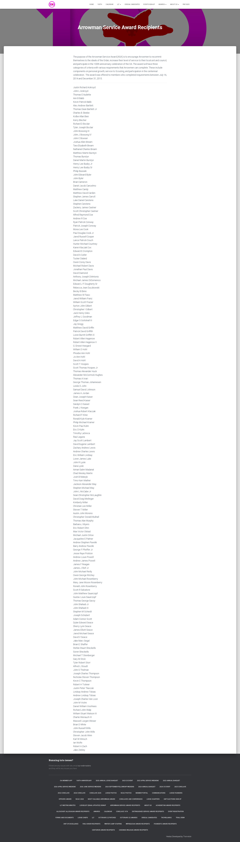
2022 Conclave (64, 793)
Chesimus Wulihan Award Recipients (133, 830)
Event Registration (176, 811)
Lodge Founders (176, 793)
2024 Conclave (79, 793)
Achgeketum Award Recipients (168, 805)
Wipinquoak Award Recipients (138, 824)
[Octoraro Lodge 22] (52, 4)
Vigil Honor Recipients (91, 824)
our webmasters (84, 766)
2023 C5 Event (127, 780)
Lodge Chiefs (83, 817)
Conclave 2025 (95, 793)
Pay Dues (186, 4)
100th (100, 4)
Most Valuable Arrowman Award (101, 799)
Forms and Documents (65, 817)
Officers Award (65, 799)
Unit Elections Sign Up (172, 799)
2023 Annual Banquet (171, 780)
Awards (161, 4)
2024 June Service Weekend (90, 787)
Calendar (109, 4)
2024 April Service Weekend (65, 787)
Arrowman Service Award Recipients (125, 805)
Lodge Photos (111, 793)
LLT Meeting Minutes (68, 805)
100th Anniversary (84, 780)
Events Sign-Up (149, 4)
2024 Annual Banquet (146, 787)
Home (92, 4)
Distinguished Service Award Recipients (148, 811)
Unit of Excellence (71, 824)
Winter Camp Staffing (113, 824)
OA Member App (66, 780)
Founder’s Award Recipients (165, 824)
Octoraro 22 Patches (107, 817)
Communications (158, 793)
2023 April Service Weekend (148, 780)
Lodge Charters (153, 799)
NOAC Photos (126, 793)
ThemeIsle (187, 836)
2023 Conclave (180, 787)
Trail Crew (180, 817)
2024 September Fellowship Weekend (119, 787)
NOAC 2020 (80, 799)
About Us (174, 4)
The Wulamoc (166, 817)
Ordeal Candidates (132, 4)
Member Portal (142, 793)
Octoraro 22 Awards (128, 817)
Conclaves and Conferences (130, 799)
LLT (118, 4)
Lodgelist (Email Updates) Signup (93, 805)
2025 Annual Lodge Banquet (107, 780)
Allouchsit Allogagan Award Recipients (72, 811)
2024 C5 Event (165, 787)
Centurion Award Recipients (103, 830)
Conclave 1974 (122, 811)
